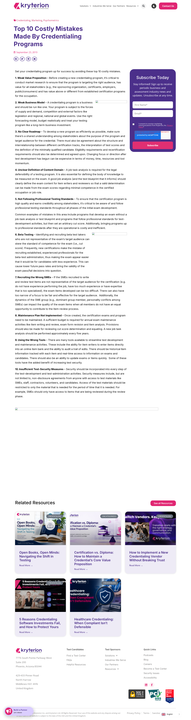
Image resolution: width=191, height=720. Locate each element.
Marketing (37, 20)
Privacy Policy (133, 713)
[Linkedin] (146, 684)
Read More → (26, 565)
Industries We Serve (102, 6)
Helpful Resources (76, 664)
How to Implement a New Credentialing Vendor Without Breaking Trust (148, 556)
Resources (131, 6)
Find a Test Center (76, 655)
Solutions (84, 6)
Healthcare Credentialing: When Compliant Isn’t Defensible (94, 623)
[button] (143, 6)
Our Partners (119, 6)
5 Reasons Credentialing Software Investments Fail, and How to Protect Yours (40, 623)
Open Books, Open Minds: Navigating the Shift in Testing (39, 556)
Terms (146, 713)
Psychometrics (51, 20)
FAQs (69, 660)
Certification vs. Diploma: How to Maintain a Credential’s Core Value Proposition (94, 558)
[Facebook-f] (151, 684)
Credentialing (23, 20)
